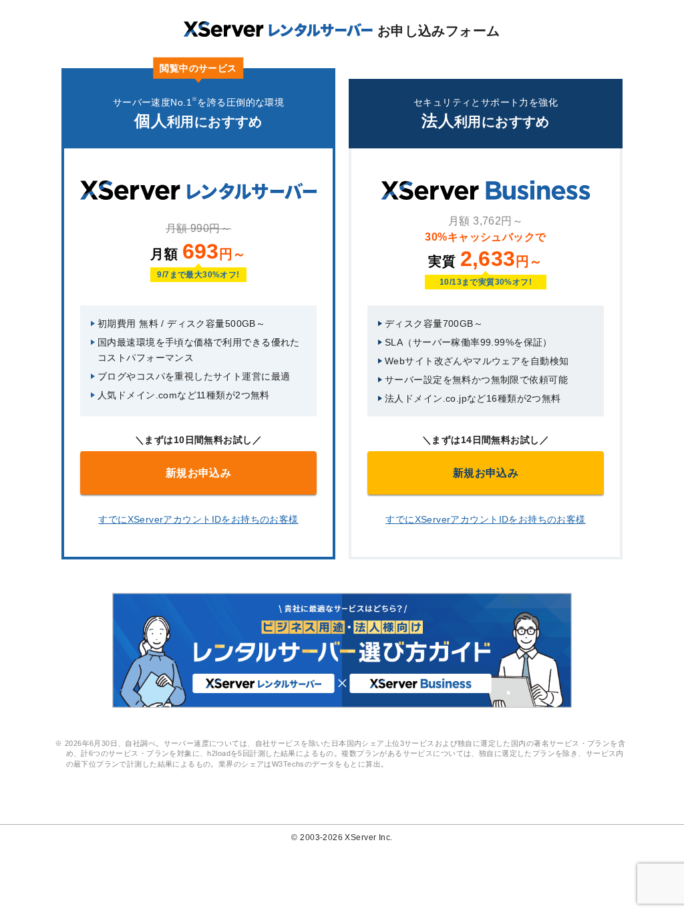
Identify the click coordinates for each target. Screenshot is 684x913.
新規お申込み (199, 473)
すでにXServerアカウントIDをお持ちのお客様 (198, 519)
